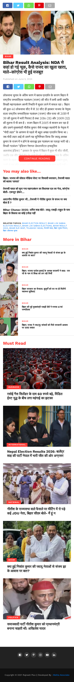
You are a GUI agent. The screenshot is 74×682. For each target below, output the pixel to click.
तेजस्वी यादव (48, 228)
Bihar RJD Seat (17, 228)
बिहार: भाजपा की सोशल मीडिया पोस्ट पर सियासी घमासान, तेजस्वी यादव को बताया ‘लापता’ (36, 180)
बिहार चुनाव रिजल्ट (60, 228)
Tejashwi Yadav (34, 228)
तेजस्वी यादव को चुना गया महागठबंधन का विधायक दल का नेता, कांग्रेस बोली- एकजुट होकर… (36, 190)
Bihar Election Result (34, 223)
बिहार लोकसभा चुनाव (10, 231)
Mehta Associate (61, 675)
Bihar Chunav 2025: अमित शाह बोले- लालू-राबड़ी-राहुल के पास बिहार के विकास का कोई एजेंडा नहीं (36, 211)
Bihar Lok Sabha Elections (37, 226)
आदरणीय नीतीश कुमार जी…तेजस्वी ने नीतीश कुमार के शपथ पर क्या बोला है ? (35, 201)
